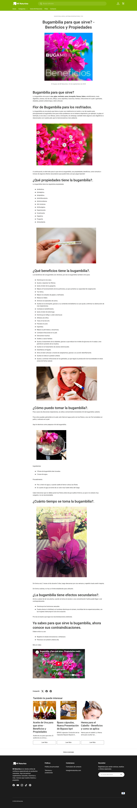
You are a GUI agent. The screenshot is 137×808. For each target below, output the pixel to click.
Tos (82, 16)
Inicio (14, 9)
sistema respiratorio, (73, 16)
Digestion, (57, 16)
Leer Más (44, 742)
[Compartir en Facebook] (47, 691)
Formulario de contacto (73, 767)
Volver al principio (68, 752)
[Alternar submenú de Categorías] (27, 9)
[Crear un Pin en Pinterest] (51, 691)
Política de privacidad (52, 767)
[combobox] (72, 4)
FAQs (46, 9)
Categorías (21, 9)
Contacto (53, 9)
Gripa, (63, 16)
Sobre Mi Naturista (36, 9)
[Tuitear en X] (42, 691)
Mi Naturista (20, 801)
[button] (123, 3)
